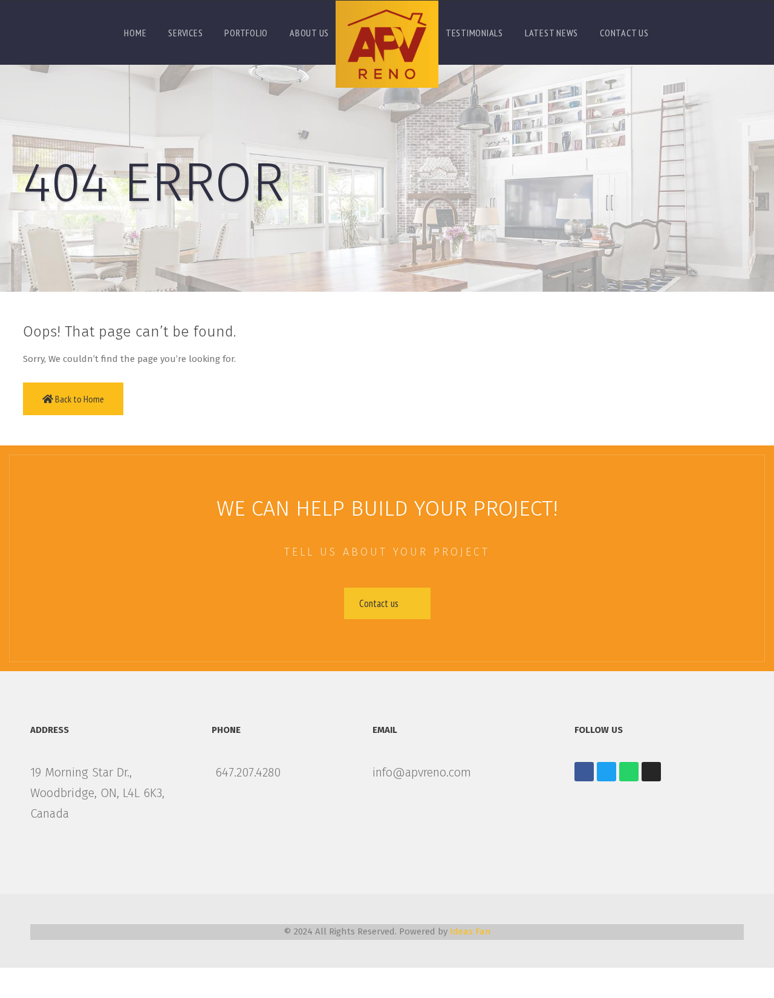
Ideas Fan (469, 931)
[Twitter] (606, 771)
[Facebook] (584, 771)
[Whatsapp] (629, 771)
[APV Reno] (387, 44)
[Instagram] (651, 771)
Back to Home (78, 399)
